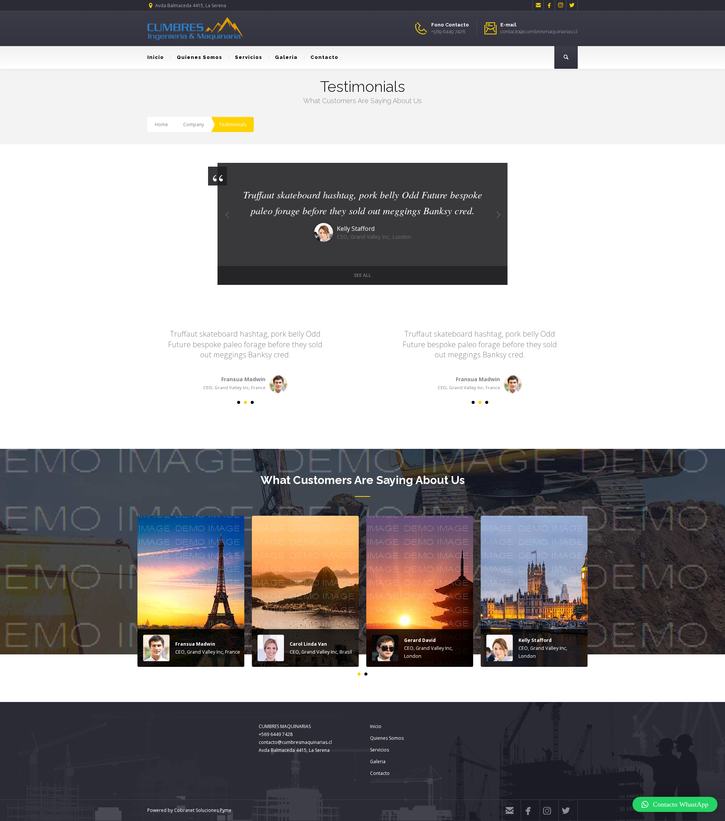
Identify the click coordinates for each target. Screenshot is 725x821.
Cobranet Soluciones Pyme (202, 810)
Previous (227, 224)
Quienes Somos (199, 57)
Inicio (155, 57)
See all (362, 275)
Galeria (286, 57)
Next (498, 224)
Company (193, 124)
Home (161, 124)
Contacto (324, 57)
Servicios (248, 57)
